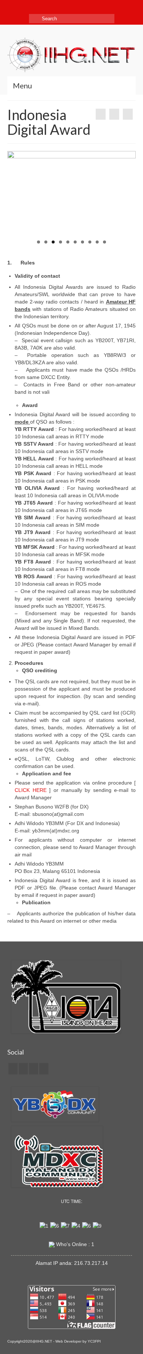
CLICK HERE (31, 790)
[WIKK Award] (128, 114)
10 (104, 242)
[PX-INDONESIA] (101, 114)
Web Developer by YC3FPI (78, 1341)
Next (127, 199)
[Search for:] (71, 18)
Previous (15, 199)
